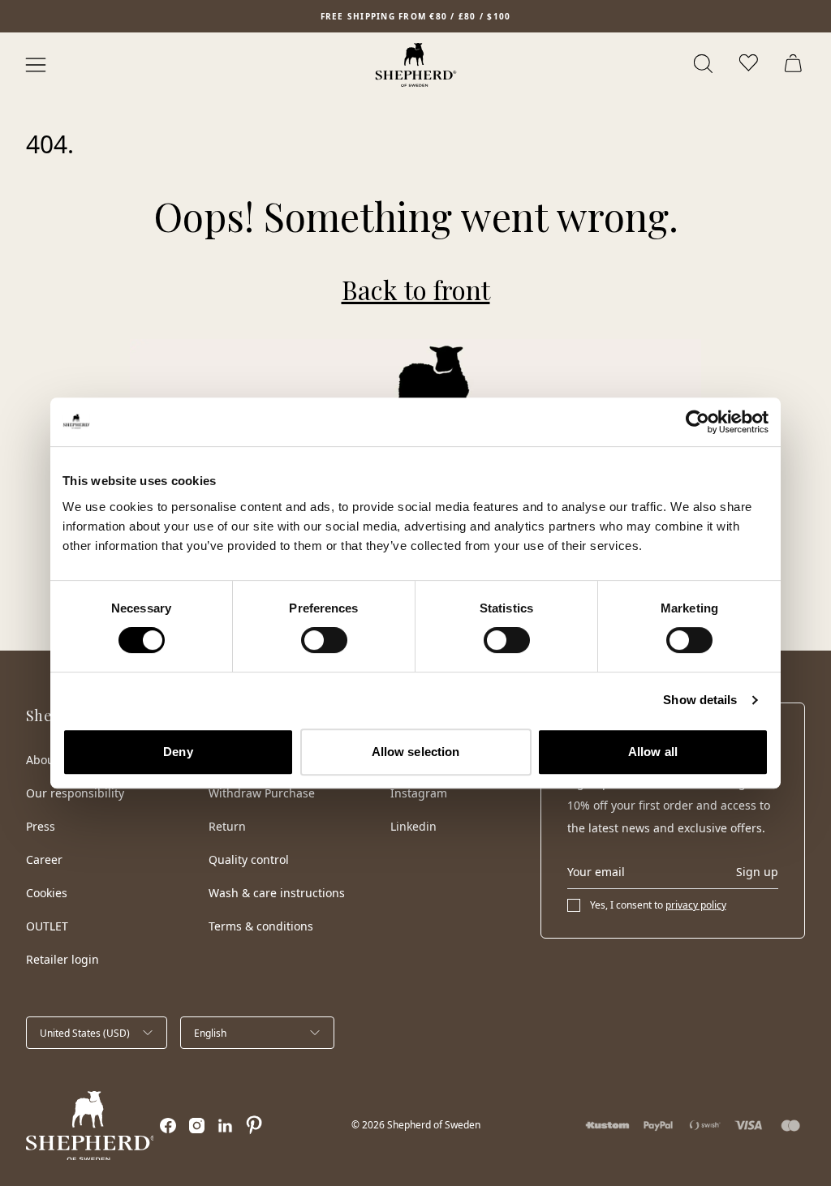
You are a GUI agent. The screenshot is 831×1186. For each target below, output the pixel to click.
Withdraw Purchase (262, 793)
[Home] (416, 65)
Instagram (418, 793)
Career (44, 859)
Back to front (416, 289)
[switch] (324, 640)
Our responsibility (75, 793)
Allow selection (416, 751)
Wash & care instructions (277, 892)
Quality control (249, 859)
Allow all (653, 751)
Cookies (46, 892)
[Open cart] (795, 65)
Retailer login (62, 959)
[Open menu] (35, 65)
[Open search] (704, 65)
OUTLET (47, 926)
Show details (700, 700)
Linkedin (413, 826)
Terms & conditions (261, 926)
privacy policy (695, 905)
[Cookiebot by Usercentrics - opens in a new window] (697, 422)
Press (40, 826)
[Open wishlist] (750, 65)
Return (227, 826)
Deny (177, 751)
